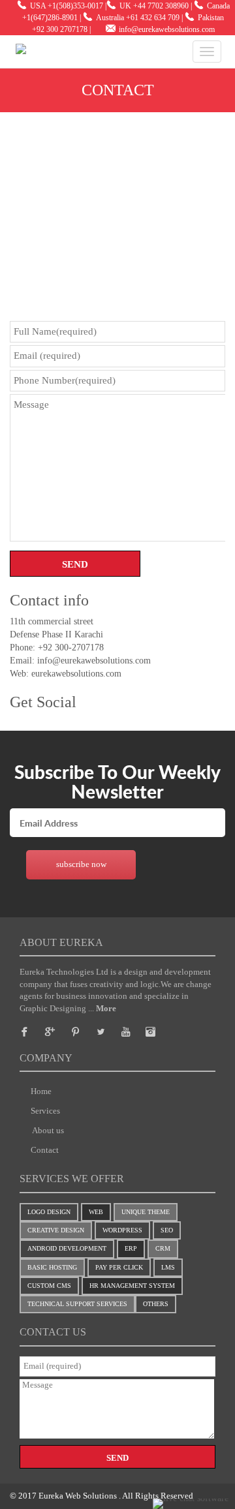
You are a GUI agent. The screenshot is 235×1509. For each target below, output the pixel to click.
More (106, 1008)
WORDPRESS (122, 1230)
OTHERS (155, 1303)
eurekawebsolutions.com (75, 673)
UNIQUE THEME (145, 1211)
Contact (45, 1150)
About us (47, 1130)
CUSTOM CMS (49, 1285)
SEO (167, 1230)
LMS (168, 1267)
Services (45, 1111)
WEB (96, 1211)
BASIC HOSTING (52, 1267)
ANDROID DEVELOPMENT (66, 1248)
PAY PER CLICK (119, 1267)
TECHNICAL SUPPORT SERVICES (77, 1303)
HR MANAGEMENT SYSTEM (132, 1285)
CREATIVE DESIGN (55, 1230)
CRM (162, 1248)
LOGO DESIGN (48, 1211)
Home (41, 1091)
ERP (131, 1248)
